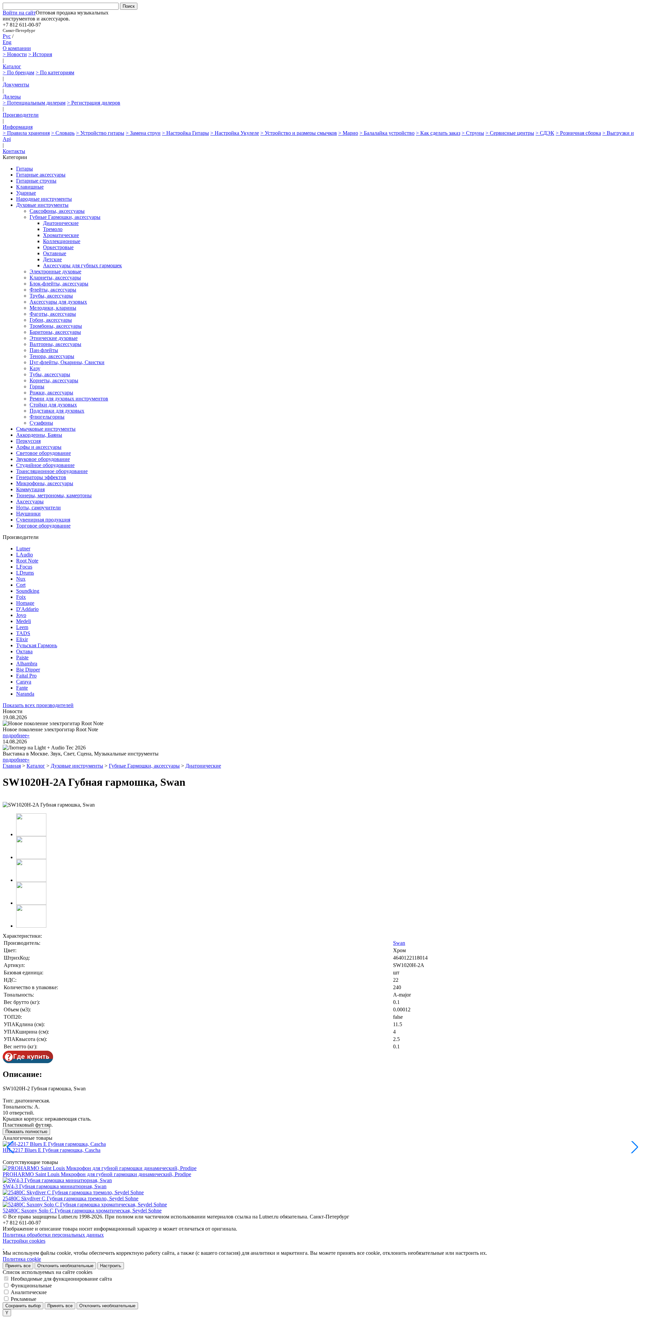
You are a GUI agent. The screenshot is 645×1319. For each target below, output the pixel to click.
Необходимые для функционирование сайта (61, 1279)
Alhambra (26, 663)
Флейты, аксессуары (53, 290)
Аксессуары (30, 501)
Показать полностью (26, 1131)
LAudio (24, 554)
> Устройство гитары (100, 133)
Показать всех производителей (38, 705)
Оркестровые (58, 247)
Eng (7, 42)
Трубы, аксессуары (51, 296)
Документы (16, 84)
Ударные (26, 193)
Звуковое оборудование (43, 459)
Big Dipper (28, 669)
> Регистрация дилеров (93, 103)
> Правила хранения (26, 133)
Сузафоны (41, 423)
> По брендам (18, 72)
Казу (35, 368)
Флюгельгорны (47, 417)
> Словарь (63, 133)
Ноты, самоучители (38, 507)
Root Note (27, 561)
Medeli (23, 621)
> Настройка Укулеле (234, 133)
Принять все (18, 1265)
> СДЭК (544, 133)
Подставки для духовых (57, 411)
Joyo (21, 615)
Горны (37, 386)
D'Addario (27, 609)
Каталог (12, 66)
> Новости (15, 54)
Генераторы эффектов (41, 477)
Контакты (14, 151)
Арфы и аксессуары (38, 447)
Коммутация (30, 489)
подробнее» (16, 735)
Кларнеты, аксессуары (55, 277)
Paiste (22, 657)
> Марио (348, 133)
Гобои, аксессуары (51, 320)
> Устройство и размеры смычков (298, 133)
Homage (25, 603)
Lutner (23, 548)
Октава (24, 651)
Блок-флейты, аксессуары (59, 283)
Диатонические (61, 223)
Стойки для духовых (53, 405)
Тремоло (52, 229)
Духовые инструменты (42, 205)
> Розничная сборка (578, 133)
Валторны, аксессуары (55, 344)
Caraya (23, 682)
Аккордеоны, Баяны (39, 435)
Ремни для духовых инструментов (69, 398)
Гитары (24, 168)
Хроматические (61, 235)
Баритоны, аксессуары (55, 332)
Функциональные (31, 1285)
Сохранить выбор (23, 1305)
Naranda (25, 694)
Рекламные (23, 1299)
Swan (399, 943)
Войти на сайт (19, 12)
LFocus (24, 567)
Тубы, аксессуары (50, 374)
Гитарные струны (36, 181)
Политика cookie (22, 1259)
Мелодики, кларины (53, 308)
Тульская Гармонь (36, 645)
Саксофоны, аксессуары (57, 211)
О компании (17, 48)
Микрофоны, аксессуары (44, 483)
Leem (22, 627)
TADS (23, 633)
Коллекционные (61, 241)
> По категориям (55, 72)
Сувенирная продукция (43, 519)
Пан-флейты (44, 350)
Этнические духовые (54, 338)
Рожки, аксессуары (51, 392)
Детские (52, 259)
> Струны (473, 133)
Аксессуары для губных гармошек (82, 265)
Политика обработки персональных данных (53, 1235)
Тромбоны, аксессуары (56, 326)
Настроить (110, 1265)
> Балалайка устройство (387, 133)
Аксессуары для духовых (58, 302)
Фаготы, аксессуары (53, 314)
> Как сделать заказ (438, 133)
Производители (21, 115)
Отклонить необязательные (65, 1265)
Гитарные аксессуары (41, 175)
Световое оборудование (43, 453)
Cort (21, 585)
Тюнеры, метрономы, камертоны (54, 495)
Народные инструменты (44, 199)
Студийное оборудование (45, 465)
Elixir (22, 639)
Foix (21, 597)
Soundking (27, 591)
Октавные (54, 253)
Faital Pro (26, 675)
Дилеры (12, 97)
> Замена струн (143, 133)
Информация (18, 127)
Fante (22, 688)
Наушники (28, 513)
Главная (12, 766)
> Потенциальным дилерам (34, 103)
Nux (21, 579)
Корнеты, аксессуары (54, 380)
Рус (7, 36)
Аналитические (29, 1292)
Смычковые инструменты (46, 429)
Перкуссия (28, 441)
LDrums (25, 573)
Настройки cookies (24, 1241)
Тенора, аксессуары (52, 356)
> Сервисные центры (509, 133)
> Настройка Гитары (185, 133)
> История (40, 54)
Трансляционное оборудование (52, 471)
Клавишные (30, 187)
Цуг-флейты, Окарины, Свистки (67, 362)
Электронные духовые (55, 271)
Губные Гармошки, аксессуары (65, 217)
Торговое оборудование (43, 526)
